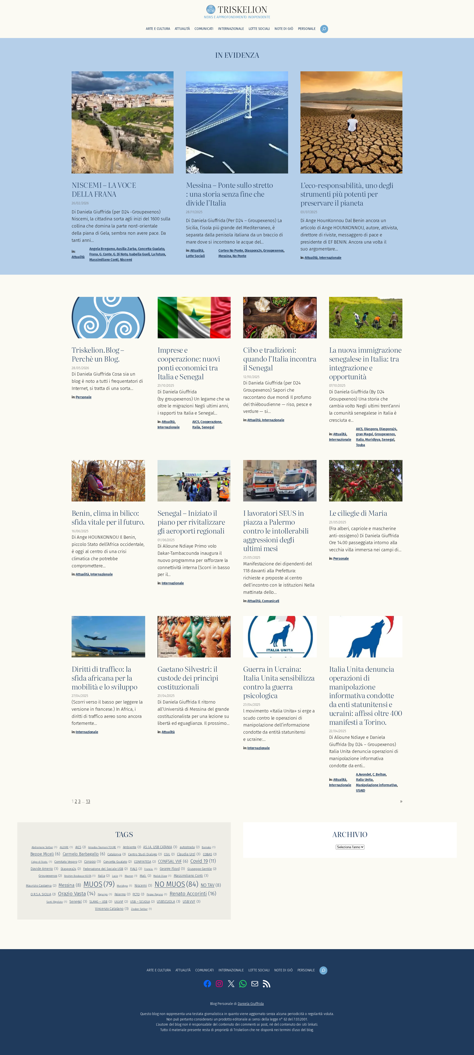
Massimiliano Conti (103, 260)
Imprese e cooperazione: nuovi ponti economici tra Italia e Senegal (189, 363)
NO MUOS (176, 884)
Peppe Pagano (157, 894)
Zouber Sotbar (141, 909)
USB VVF (191, 902)
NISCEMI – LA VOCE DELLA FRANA (104, 189)
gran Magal (364, 434)
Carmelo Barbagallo (84, 853)
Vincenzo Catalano (112, 909)
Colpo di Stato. (41, 861)
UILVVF (121, 901)
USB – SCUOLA (142, 901)
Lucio (117, 876)
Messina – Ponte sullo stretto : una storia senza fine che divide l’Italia (229, 193)
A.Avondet (363, 774)
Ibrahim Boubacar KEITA (80, 876)
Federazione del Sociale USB (105, 869)
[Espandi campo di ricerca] (324, 29)
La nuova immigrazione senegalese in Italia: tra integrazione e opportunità (365, 363)
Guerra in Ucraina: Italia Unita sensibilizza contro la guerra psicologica (279, 682)
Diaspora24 (253, 251)
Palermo (122, 894)
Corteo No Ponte (230, 251)
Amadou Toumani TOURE (104, 847)
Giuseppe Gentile (201, 869)
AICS (195, 422)
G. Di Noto (120, 254)
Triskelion (242, 9)
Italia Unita (364, 780)
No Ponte (239, 256)
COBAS (210, 854)
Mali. (145, 876)
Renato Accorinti (193, 893)
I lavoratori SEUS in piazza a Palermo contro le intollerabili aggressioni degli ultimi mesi (276, 530)
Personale (83, 397)
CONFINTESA (145, 861)
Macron (131, 876)
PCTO (138, 894)
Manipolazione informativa (376, 785)
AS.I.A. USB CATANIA (160, 847)
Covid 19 (203, 861)
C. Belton (379, 774)
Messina (224, 256)
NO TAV (211, 885)
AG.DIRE (66, 847)
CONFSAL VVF (173, 861)
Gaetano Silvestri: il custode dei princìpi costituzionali (188, 677)
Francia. (150, 869)
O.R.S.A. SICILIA (43, 894)
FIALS (136, 869)
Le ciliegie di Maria (358, 512)
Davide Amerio (44, 869)
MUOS (98, 884)
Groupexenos (273, 251)
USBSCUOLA (168, 902)
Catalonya (116, 854)
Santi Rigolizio (56, 901)
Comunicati (270, 601)
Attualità (78, 257)
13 (88, 801)
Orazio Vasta (76, 894)
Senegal (208, 427)
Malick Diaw (162, 876)
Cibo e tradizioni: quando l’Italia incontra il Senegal (279, 358)
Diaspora (371, 429)
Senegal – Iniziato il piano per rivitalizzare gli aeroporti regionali (191, 521)
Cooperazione (210, 422)
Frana (93, 254)
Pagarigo (105, 894)
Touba (360, 445)
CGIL (169, 854)
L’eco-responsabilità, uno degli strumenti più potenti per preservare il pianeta (347, 194)
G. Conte (105, 254)
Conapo (92, 862)
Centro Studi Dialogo (145, 854)
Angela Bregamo (102, 249)
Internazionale (330, 258)
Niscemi (126, 260)
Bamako (208, 847)
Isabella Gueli (139, 254)
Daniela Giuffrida (251, 1004)
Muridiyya (372, 440)
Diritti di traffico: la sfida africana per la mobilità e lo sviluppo (104, 677)
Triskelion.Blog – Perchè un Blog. (98, 354)
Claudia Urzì (188, 854)
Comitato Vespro (68, 861)
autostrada (189, 847)
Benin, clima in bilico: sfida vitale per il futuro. (108, 517)
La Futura (158, 254)
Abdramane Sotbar (44, 847)
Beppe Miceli (45, 853)
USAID (360, 790)
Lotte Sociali (195, 256)
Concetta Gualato (151, 249)
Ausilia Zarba (126, 249)
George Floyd (172, 869)
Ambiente (132, 847)
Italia (196, 427)
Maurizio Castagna (41, 885)
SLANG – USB (100, 901)
